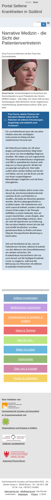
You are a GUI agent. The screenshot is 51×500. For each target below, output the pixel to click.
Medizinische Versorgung (26, 307)
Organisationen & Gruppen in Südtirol (25, 319)
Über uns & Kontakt (25, 368)
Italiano (35, 2)
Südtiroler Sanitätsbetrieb (13, 444)
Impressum (23, 494)
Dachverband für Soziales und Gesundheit (20, 411)
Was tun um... (25, 340)
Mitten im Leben (25, 349)
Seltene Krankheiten (25, 298)
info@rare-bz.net (27, 491)
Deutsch (28, 2)
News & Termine (25, 330)
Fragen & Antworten (25, 378)
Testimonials (25, 359)
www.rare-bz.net (11, 491)
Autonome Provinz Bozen (14, 461)
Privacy (34, 494)
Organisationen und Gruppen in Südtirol (20, 428)
